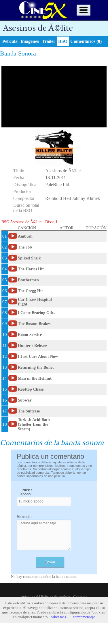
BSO (62, 41)
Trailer (48, 41)
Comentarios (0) (86, 41)
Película (10, 41)
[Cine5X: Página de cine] (42, 10)
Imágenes (29, 41)
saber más (58, 617)
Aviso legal (29, 597)
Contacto (80, 597)
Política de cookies (56, 597)
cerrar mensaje (84, 617)
